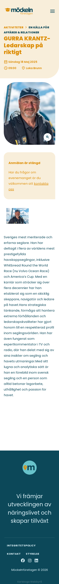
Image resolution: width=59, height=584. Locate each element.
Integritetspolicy (21, 545)
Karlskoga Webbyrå (29, 582)
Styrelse (32, 554)
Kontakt (14, 554)
